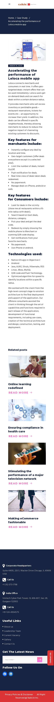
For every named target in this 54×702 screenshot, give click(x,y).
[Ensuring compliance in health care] (27, 410)
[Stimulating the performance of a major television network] (27, 453)
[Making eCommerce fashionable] (27, 501)
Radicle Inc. (33, 698)
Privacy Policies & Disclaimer (19, 694)
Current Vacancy (12, 635)
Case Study (22, 18)
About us (8, 627)
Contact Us (9, 644)
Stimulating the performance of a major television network (26, 475)
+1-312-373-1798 (10, 585)
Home (11, 18)
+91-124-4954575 (11, 612)
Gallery (7, 640)
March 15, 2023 (16, 66)
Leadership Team (12, 631)
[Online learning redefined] (27, 366)
